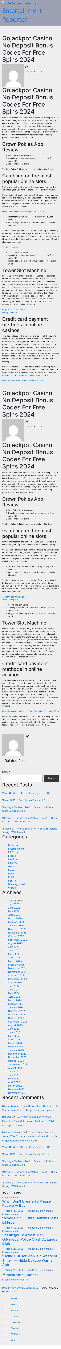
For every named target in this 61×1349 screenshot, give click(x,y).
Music (11, 870)
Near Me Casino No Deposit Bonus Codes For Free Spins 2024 (30, 711)
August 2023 (15, 1025)
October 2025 (16, 936)
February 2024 (16, 1003)
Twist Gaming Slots (11, 600)
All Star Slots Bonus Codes (14, 597)
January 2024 (16, 1007)
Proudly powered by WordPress (20, 1287)
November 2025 (17, 932)
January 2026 (16, 925)
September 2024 (17, 978)
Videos (12, 887)
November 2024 (17, 971)
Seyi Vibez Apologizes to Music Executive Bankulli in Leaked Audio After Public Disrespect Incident (28, 1121)
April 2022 (14, 1082)
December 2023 (17, 1010)
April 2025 (14, 957)
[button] (56, 30)
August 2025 (15, 943)
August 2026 (15, 900)
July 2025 (13, 946)
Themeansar (12, 1291)
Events (12, 855)
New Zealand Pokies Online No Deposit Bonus (22, 380)
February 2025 (16, 964)
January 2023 (16, 1050)
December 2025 (17, 929)
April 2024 (14, 996)
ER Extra (13, 852)
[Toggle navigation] (8, 30)
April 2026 (14, 914)
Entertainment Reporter (15, 1279)
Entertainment (16, 848)
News (11, 873)
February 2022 (16, 1089)
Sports (12, 880)
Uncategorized (16, 884)
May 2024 (14, 993)
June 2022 (14, 1075)
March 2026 (15, 918)
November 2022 (17, 1057)
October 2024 (16, 975)
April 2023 (14, 1039)
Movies (12, 866)
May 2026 (14, 911)
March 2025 (15, 961)
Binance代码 (9, 1106)
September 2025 (17, 939)
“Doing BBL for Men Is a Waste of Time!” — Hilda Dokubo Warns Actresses (29, 1260)
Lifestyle (13, 862)
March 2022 (15, 1085)
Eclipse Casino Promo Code (14, 309)
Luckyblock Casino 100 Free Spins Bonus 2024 (23, 211)
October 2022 (16, 1060)
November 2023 (17, 1014)
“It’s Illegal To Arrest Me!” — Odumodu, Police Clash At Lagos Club (29, 1239)
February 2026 (16, 921)
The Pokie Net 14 (10, 247)
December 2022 (17, 1053)
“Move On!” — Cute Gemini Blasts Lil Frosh (26, 800)
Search (6, 771)
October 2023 (16, 1018)
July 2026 (13, 904)
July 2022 (13, 1071)
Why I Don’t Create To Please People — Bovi (27, 793)
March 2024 (15, 1000)
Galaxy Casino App (10, 312)
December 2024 (17, 968)
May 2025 (14, 953)
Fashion (12, 859)
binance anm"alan (12, 1131)
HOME (14, 1298)
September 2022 (17, 1064)
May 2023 (14, 1035)
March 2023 (15, 1042)
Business (13, 845)
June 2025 (14, 950)
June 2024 (14, 989)
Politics (12, 877)
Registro (7, 1116)
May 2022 (14, 1078)
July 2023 (13, 1028)
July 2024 (13, 986)
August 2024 (15, 982)
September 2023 (17, 1021)
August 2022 (15, 1067)
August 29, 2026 (14, 1248)
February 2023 (16, 1046)
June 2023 (14, 1032)
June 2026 (14, 907)
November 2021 (17, 1092)
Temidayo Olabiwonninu (39, 1210)
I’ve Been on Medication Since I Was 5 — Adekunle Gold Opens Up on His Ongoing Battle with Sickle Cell (29, 1136)
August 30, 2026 (14, 1210)
